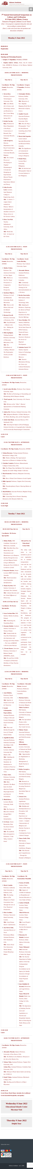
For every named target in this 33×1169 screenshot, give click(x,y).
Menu (31, 9)
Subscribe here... (5, 1144)
